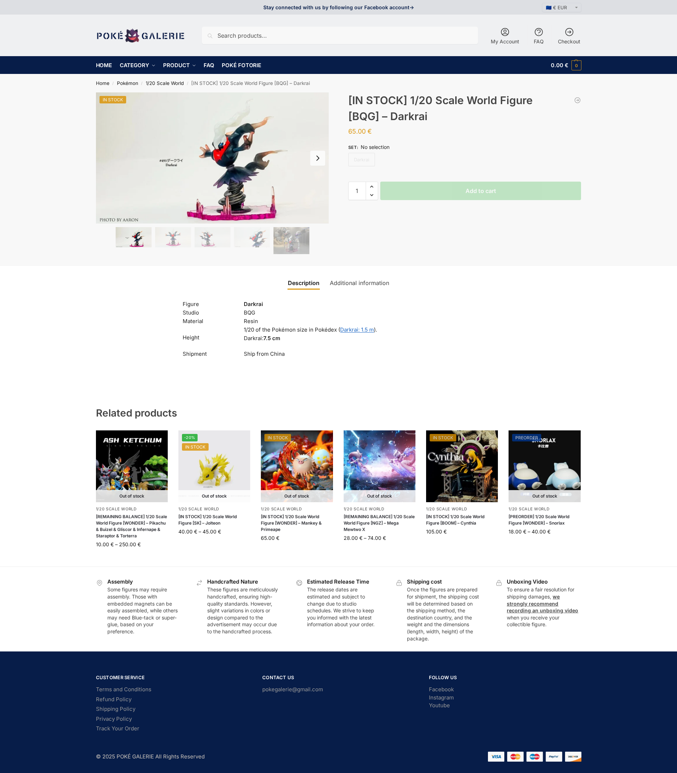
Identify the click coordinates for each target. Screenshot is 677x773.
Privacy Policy (114, 718)
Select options (131, 559)
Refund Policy (113, 699)
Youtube (439, 705)
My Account (505, 41)
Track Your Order (117, 728)
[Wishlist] (157, 441)
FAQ (539, 41)
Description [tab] (303, 282)
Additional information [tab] (359, 282)
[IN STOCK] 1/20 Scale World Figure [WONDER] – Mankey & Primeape (291, 523)
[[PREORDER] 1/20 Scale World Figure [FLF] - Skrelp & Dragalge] (577, 100)
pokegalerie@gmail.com (292, 689)
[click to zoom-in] (212, 158)
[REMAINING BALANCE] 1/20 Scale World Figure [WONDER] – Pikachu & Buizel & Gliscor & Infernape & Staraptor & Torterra (131, 526)
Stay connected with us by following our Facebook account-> (338, 7)
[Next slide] (317, 158)
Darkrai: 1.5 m (357, 329)
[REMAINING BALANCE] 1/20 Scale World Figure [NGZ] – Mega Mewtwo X (379, 523)
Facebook (441, 689)
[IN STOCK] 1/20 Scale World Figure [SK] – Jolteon (207, 520)
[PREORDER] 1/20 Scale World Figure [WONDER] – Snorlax (539, 520)
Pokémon (127, 83)
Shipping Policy (115, 708)
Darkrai (361, 159)
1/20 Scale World (165, 83)
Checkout (569, 41)
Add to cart (481, 190)
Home (102, 83)
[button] (566, 65)
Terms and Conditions (123, 689)
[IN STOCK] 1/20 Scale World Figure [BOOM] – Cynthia (455, 520)
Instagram (441, 697)
